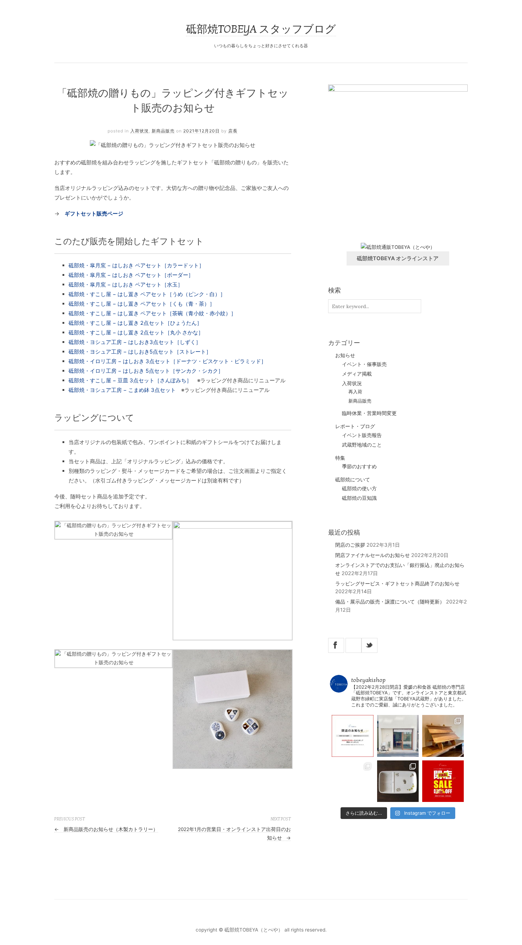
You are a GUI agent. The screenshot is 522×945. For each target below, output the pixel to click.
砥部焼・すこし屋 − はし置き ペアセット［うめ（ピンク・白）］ (147, 294)
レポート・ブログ (355, 426)
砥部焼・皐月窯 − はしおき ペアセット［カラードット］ (136, 265)
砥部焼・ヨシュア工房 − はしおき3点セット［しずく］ (135, 342)
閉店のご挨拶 (350, 545)
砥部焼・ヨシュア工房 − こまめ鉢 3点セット (122, 390)
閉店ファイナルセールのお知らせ (372, 555)
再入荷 (355, 391)
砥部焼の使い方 (359, 488)
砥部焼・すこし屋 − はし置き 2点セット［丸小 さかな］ (136, 332)
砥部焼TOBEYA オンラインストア (398, 258)
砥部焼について (352, 479)
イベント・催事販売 (364, 364)
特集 (340, 458)
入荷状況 (139, 130)
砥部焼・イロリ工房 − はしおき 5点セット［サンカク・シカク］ (146, 370)
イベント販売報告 (362, 435)
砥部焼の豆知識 (359, 498)
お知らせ (345, 355)
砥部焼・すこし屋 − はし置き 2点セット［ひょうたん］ (135, 322)
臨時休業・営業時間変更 (369, 413)
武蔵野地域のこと (362, 445)
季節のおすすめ (359, 466)
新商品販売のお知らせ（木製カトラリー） (106, 829)
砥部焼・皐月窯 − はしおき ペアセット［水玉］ (126, 284)
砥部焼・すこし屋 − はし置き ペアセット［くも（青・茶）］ (142, 303)
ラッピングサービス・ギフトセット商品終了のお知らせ (397, 583)
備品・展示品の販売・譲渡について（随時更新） (390, 602)
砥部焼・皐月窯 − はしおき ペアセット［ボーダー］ (131, 275)
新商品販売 (163, 130)
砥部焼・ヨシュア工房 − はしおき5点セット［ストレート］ (140, 351)
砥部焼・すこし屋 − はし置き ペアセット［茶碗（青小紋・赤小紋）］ (152, 313)
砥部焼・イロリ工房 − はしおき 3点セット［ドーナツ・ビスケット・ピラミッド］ (167, 361)
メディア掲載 (357, 374)
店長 (233, 130)
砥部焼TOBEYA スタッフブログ (261, 29)
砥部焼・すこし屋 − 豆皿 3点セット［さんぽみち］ (130, 380)
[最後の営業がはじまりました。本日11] (398, 735)
